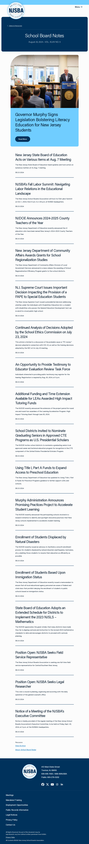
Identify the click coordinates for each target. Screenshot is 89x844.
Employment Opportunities (17, 805)
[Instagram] (57, 784)
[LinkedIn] (61, 784)
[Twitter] (47, 784)
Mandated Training (14, 800)
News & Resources (15, 26)
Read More (22, 139)
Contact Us (10, 824)
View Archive (20, 745)
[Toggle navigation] (81, 7)
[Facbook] (42, 784)
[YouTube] (52, 784)
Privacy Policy (11, 819)
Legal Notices (11, 814)
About (25, 749)
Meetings (10, 795)
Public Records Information (17, 810)
